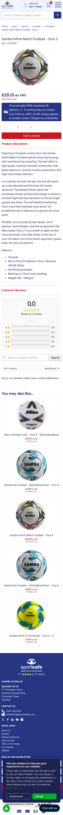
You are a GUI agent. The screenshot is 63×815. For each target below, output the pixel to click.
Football (36, 26)
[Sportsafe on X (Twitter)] (3, 719)
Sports (25, 26)
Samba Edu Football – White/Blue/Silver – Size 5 (31, 585)
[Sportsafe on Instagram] (22, 719)
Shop (14, 26)
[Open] (57, 5)
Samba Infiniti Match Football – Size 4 (31, 535)
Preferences (16, 796)
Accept (39, 796)
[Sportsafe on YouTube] (17, 719)
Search (55, 357)
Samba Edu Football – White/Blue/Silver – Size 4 (31, 485)
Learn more (12, 787)
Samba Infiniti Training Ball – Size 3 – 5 (31, 635)
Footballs (49, 26)
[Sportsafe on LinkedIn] (12, 719)
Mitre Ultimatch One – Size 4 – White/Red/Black (31, 434)
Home (4, 26)
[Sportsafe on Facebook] (7, 719)
